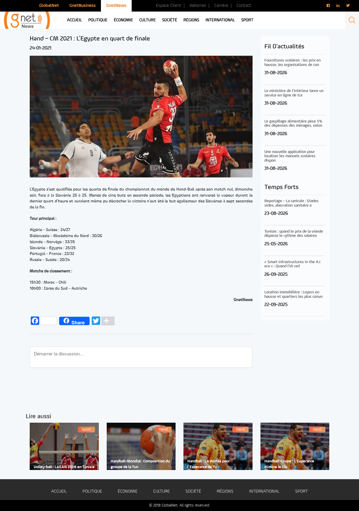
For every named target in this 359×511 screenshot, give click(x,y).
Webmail (197, 5)
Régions (191, 20)
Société (169, 20)
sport (247, 20)
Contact (244, 5)
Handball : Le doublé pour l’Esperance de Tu (208, 464)
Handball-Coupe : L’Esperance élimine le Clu (289, 464)
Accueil (74, 20)
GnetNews (116, 5)
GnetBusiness (82, 5)
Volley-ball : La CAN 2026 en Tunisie (64, 467)
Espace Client (168, 5)
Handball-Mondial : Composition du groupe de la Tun (140, 464)
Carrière (221, 5)
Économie (123, 20)
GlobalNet (49, 5)
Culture (147, 20)
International (220, 20)
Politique (97, 20)
